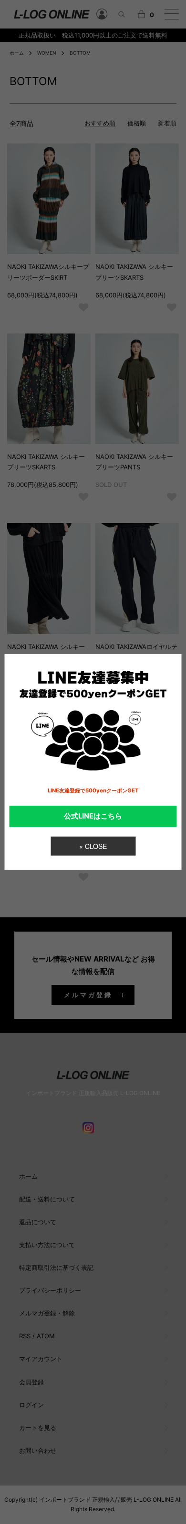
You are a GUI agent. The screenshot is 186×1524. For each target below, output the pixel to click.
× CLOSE (93, 846)
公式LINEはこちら (93, 816)
